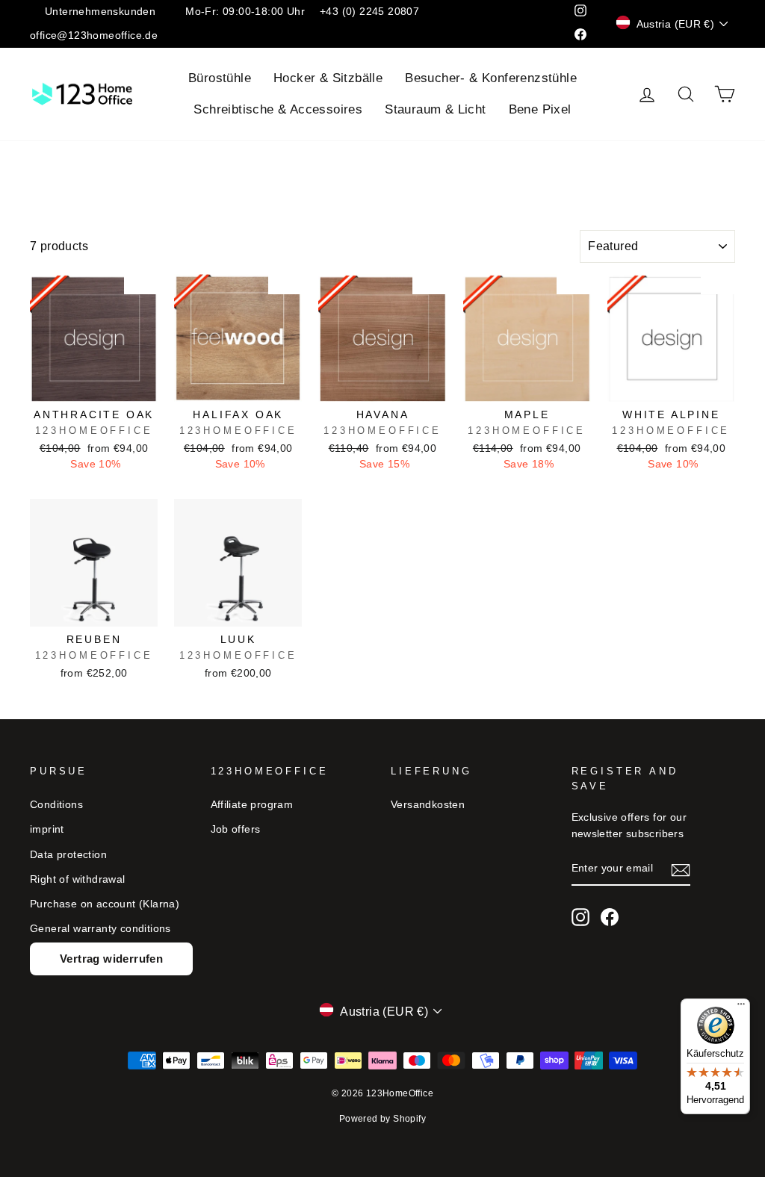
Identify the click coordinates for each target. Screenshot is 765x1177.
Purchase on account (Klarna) (104, 904)
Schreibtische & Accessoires (277, 109)
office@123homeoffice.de (94, 35)
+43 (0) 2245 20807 (369, 11)
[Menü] (741, 1007)
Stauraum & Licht (435, 109)
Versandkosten (428, 804)
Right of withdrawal (78, 879)
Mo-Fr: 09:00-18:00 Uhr (245, 11)
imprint (47, 829)
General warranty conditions (100, 928)
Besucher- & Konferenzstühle (491, 78)
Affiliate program (252, 804)
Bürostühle (219, 78)
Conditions (56, 804)
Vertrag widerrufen (111, 958)
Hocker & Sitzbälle (327, 78)
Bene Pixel (540, 109)
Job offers (236, 829)
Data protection (68, 854)
